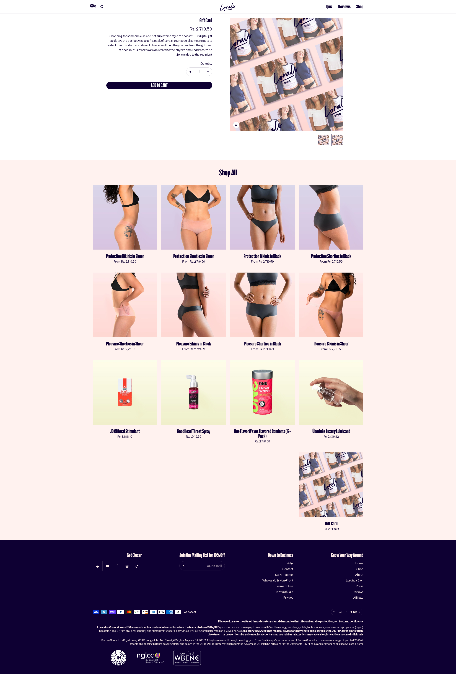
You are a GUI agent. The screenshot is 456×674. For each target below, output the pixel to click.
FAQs (289, 563)
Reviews (344, 6)
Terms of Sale (284, 592)
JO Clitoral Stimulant (125, 431)
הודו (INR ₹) (355, 612)
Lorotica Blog (354, 580)
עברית (339, 612)
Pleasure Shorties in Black (262, 343)
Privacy (288, 597)
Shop (359, 6)
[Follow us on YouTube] (107, 566)
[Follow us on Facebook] (117, 566)
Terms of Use (284, 586)
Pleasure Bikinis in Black (193, 343)
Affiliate (358, 597)
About (359, 575)
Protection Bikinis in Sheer (125, 256)
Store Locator (284, 575)
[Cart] (94, 6)
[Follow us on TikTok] (137, 566)
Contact (287, 569)
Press (359, 586)
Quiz (329, 6)
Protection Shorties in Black (331, 256)
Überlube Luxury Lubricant (331, 431)
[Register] (184, 566)
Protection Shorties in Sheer (193, 256)
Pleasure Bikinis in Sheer (331, 343)
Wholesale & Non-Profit (277, 580)
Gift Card (331, 523)
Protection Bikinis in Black (262, 256)
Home (359, 563)
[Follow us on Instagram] (127, 566)
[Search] (102, 6)
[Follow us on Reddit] (97, 566)
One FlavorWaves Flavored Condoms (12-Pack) (262, 434)
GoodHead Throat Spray (193, 431)
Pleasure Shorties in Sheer (125, 343)
